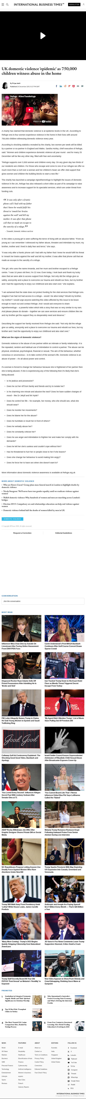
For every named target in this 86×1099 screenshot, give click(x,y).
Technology (5, 1069)
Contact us (38, 1051)
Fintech (20, 1083)
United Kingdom (56, 1058)
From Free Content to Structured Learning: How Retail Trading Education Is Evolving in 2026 (59, 1024)
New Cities (21, 1080)
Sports (4, 1080)
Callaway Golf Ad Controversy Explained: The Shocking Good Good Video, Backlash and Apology (21, 757)
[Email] (78, 86)
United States (55, 1062)
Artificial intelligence (24, 1069)
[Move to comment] (82, 86)
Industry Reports (23, 1087)
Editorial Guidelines (63, 533)
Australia (54, 1048)
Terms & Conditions (41, 1055)
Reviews (4, 1083)
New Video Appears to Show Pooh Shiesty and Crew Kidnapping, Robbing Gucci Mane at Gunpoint (64, 981)
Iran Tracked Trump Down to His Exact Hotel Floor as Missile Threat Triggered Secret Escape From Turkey (63, 683)
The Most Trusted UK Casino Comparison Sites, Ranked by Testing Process (16, 1024)
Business (5, 1058)
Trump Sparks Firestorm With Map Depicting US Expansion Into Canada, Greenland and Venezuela (63, 869)
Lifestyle (4, 1076)
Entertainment (6, 1073)
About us (38, 1048)
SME (3, 1062)
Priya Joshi (16, 83)
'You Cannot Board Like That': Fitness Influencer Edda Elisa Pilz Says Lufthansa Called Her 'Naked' (62, 795)
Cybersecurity (22, 1065)
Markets (4, 1055)
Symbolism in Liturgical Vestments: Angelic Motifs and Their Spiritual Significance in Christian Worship (18, 998)
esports (20, 1076)
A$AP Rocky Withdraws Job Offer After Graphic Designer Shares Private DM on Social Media (21, 832)
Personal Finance (7, 1065)
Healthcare (21, 1055)
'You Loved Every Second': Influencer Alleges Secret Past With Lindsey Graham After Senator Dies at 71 (21, 795)
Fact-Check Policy (41, 1073)
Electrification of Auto (25, 1058)
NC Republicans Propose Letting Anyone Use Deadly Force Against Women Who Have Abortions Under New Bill (21, 869)
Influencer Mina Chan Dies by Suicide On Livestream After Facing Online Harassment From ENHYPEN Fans (20, 646)
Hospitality (21, 1051)
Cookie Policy (39, 1062)
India (52, 1051)
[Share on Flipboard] (70, 86)
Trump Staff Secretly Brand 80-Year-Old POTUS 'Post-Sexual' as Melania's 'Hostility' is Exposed (21, 981)
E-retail (20, 1048)
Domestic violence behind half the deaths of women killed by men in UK (34, 511)
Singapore (54, 1055)
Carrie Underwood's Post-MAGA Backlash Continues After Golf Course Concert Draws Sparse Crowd (63, 646)
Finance (20, 1062)
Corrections (38, 1065)
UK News (5, 1051)
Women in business (24, 1073)
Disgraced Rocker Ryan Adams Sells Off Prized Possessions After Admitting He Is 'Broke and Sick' (19, 683)
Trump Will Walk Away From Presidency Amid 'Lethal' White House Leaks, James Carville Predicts (21, 906)
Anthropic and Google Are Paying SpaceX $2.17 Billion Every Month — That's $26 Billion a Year (64, 906)
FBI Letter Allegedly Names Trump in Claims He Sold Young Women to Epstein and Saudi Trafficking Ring (21, 720)
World (3, 1048)
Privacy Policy (39, 1058)
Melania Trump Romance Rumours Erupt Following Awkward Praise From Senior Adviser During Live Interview (62, 832)
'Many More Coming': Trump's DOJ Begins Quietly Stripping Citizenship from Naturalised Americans (21, 944)
